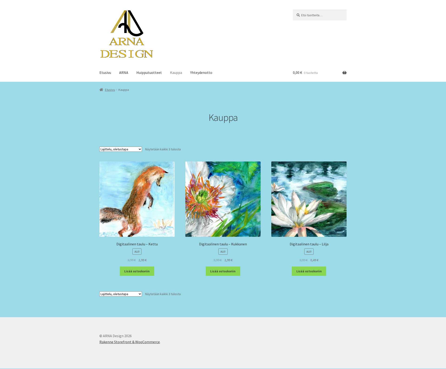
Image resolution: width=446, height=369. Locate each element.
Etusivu (105, 72)
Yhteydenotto (201, 72)
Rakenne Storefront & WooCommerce (129, 341)
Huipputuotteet (149, 72)
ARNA (123, 72)
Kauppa (176, 72)
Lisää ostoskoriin (137, 271)
